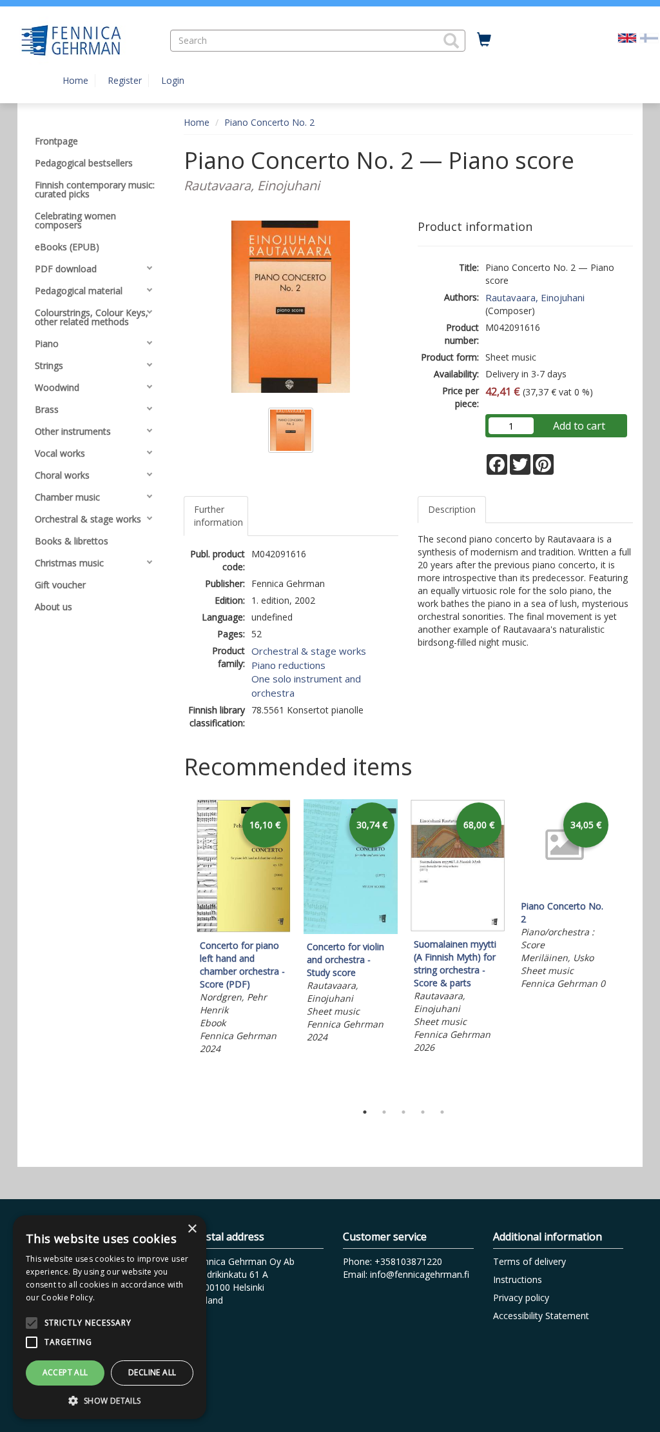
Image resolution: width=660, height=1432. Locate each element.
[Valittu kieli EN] (627, 37)
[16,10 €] (244, 929)
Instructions (517, 1279)
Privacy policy (521, 1297)
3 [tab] (403, 1112)
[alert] (109, 1317)
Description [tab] (452, 509)
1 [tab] (364, 1112)
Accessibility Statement (541, 1315)
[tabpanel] (243, 929)
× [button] (192, 1229)
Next (626, 947)
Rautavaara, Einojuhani (535, 297)
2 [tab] (384, 1112)
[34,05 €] (565, 890)
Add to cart (579, 426)
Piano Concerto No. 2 (269, 122)
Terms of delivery (529, 1261)
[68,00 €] (458, 928)
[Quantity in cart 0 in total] (484, 40)
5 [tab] (442, 1112)
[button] (451, 40)
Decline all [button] (152, 1372)
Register (125, 80)
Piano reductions (288, 665)
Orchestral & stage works (308, 650)
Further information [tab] (218, 515)
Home (75, 80)
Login (172, 80)
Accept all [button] (65, 1372)
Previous (180, 947)
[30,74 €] (351, 930)
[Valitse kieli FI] (649, 37)
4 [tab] (422, 1112)
